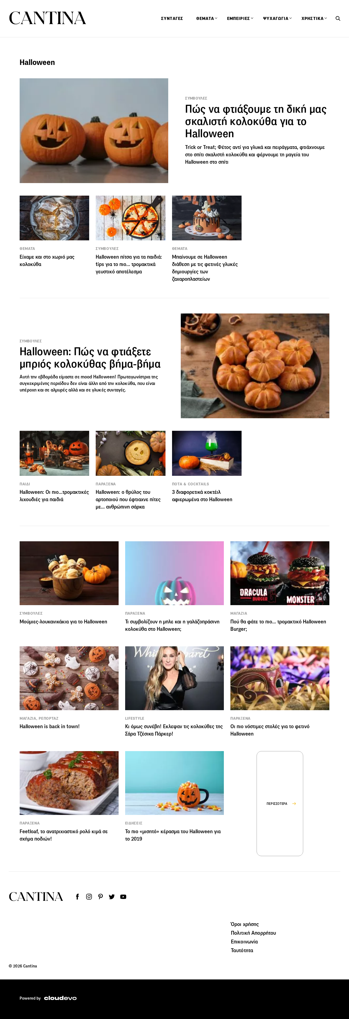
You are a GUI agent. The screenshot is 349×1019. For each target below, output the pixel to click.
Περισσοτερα (277, 804)
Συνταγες (172, 18)
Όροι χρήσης (245, 924)
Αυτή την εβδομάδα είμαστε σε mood (56, 377)
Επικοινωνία (244, 941)
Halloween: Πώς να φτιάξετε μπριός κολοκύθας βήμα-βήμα (90, 357)
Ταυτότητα (242, 950)
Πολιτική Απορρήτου (253, 933)
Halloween (104, 377)
